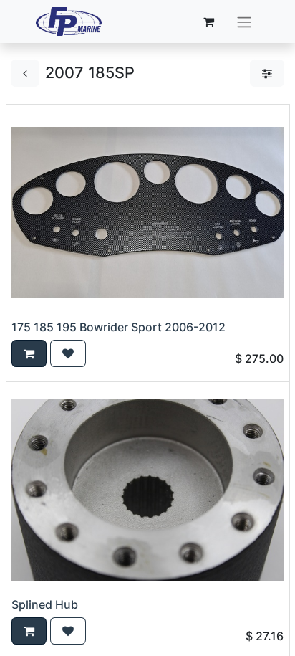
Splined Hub (44, 604)
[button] (29, 353)
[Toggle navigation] (244, 21)
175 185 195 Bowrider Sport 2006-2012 (118, 327)
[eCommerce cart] (209, 21)
